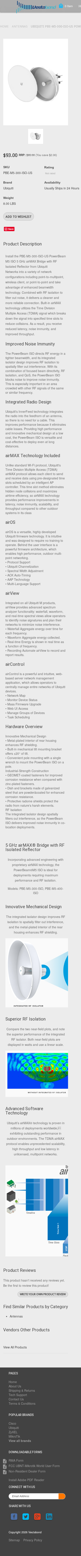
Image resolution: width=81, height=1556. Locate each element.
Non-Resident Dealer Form (27, 1471)
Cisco (12, 1423)
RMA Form (16, 1460)
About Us (15, 1386)
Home (4, 26)
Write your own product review (43, 1294)
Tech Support (18, 1395)
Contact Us (16, 1399)
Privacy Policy (32, 1540)
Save (11, 229)
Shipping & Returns (22, 1390)
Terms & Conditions (22, 1403)
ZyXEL (13, 1432)
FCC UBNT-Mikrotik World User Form (34, 1466)
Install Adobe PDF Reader (26, 1480)
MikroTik (14, 1436)
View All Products (15, 1347)
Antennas (20, 26)
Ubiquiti (14, 1427)
